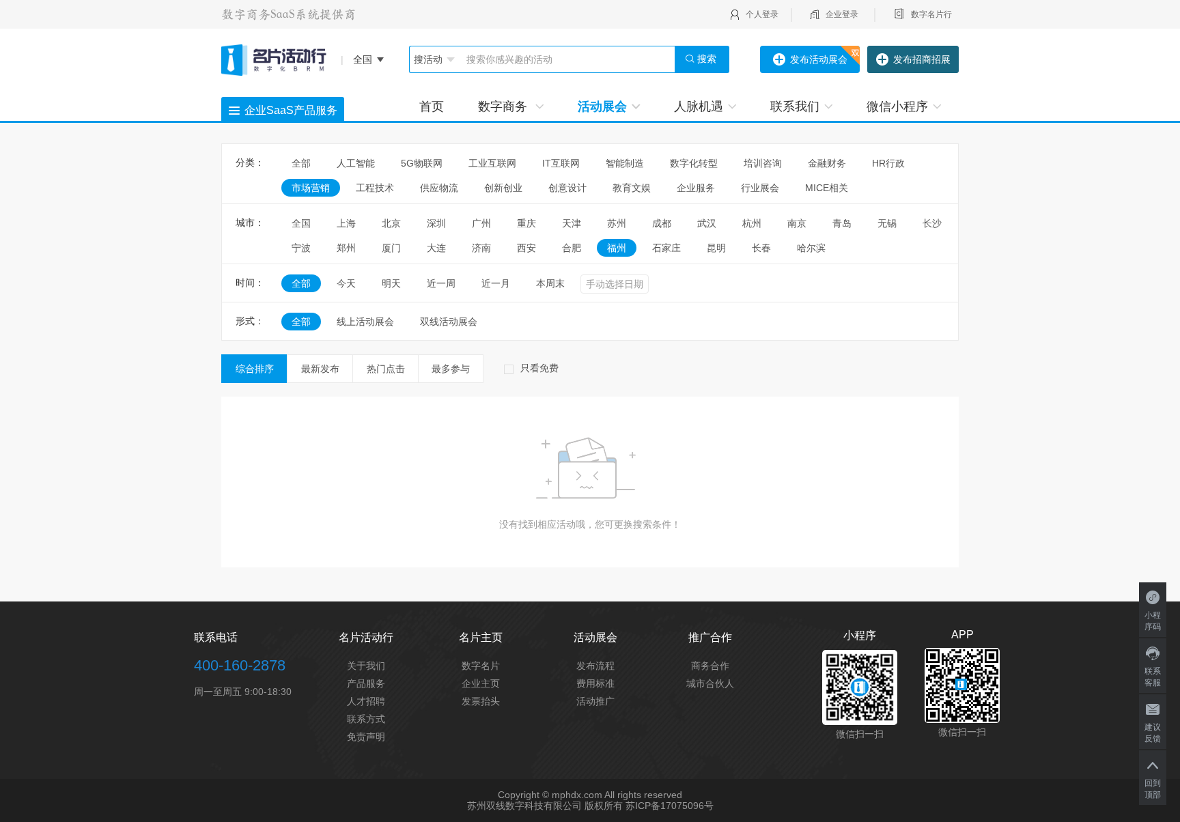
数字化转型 (694, 163)
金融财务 (827, 163)
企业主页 (481, 683)
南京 (796, 223)
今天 (346, 283)
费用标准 (595, 683)
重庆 (526, 223)
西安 (526, 247)
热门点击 (386, 368)
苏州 (616, 223)
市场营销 (311, 187)
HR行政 (893, 163)
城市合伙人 (710, 683)
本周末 (550, 283)
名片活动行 (366, 637)
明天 (391, 283)
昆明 (716, 247)
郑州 (346, 247)
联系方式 (366, 718)
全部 (301, 163)
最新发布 (320, 368)
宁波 (301, 247)
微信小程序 (897, 106)
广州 (481, 223)
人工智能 (356, 163)
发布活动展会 (818, 59)
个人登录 (762, 14)
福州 (616, 247)
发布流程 (595, 665)
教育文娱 (632, 187)
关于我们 (366, 665)
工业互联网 (492, 163)
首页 (431, 106)
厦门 (391, 247)
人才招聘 (366, 701)
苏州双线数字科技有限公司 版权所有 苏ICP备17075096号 (590, 805)
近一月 (495, 283)
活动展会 (602, 106)
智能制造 (625, 163)
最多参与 (451, 368)
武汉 (706, 223)
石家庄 (666, 247)
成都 (661, 223)
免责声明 (366, 736)
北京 (391, 223)
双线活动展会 (448, 321)
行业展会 (760, 187)
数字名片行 (931, 14)
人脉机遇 (698, 106)
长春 (761, 247)
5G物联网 (421, 163)
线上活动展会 (365, 321)
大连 (436, 247)
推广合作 (710, 637)
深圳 (436, 223)
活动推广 (595, 701)
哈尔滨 (811, 247)
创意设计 (567, 187)
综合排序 (255, 368)
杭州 (751, 223)
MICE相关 (826, 187)
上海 (346, 223)
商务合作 (710, 665)
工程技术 (375, 187)
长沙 (932, 223)
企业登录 (842, 14)
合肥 (571, 247)
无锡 (887, 223)
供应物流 (439, 187)
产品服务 (366, 683)
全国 (301, 223)
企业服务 (696, 187)
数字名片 (481, 665)
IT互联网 (561, 163)
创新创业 (503, 187)
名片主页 (481, 637)
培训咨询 (763, 163)
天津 (571, 223)
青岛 (842, 223)
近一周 (441, 283)
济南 (481, 247)
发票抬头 (481, 701)
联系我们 (794, 106)
